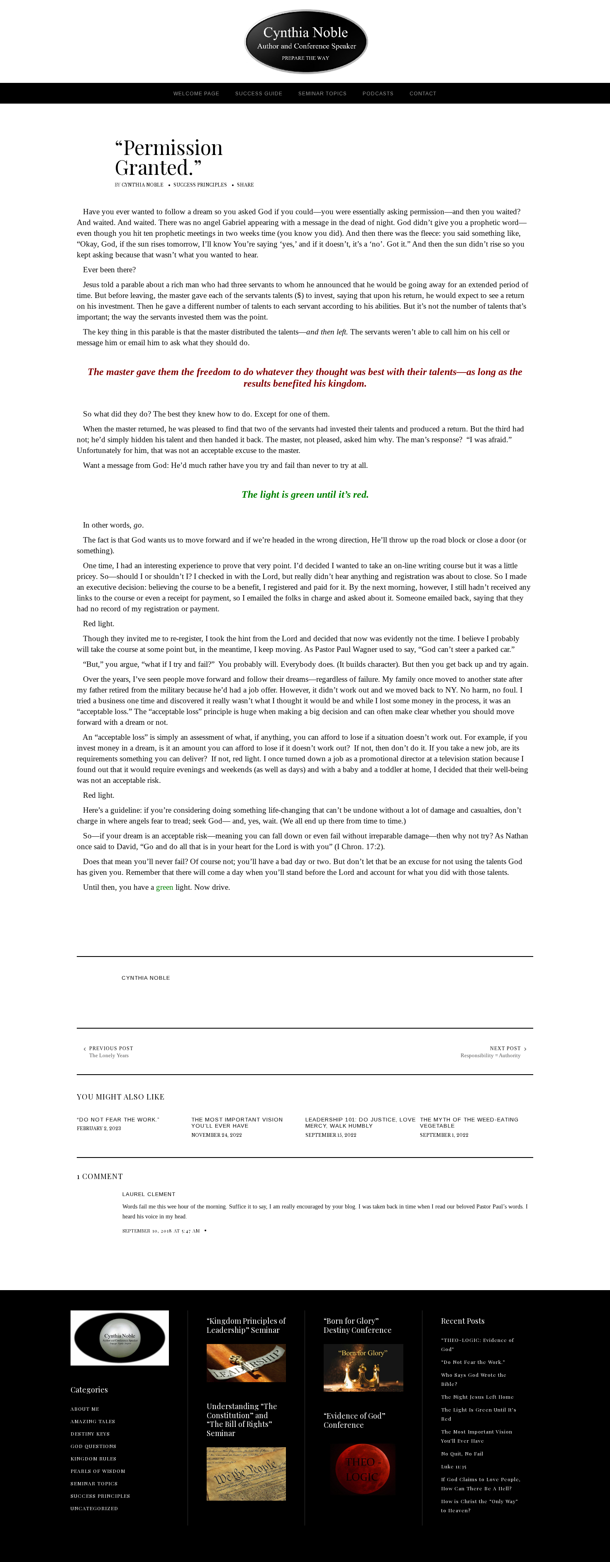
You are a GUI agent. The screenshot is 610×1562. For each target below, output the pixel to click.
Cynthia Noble (142, 185)
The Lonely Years (109, 1055)
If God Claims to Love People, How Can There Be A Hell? (481, 1484)
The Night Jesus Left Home (477, 1396)
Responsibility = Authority (491, 1055)
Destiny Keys (90, 1433)
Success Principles (200, 185)
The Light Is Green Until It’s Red (479, 1414)
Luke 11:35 (453, 1466)
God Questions (94, 1446)
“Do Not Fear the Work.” (473, 1362)
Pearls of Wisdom (98, 1471)
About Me (85, 1408)
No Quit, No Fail (462, 1453)
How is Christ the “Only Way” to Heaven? (479, 1506)
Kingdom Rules (94, 1458)
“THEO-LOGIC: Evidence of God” (477, 1344)
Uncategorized (94, 1508)
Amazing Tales (93, 1421)
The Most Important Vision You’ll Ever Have (476, 1436)
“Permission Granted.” (169, 157)
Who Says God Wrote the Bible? (474, 1379)
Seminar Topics (94, 1483)
